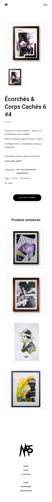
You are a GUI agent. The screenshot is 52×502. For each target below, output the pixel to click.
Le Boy (14, 178)
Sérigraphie (22, 173)
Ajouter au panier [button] (26, 267)
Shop (25, 470)
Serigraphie (25, 178)
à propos (26, 474)
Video (26, 483)
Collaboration (28, 170)
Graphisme (26, 487)
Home (26, 466)
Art (18, 170)
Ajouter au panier (27, 198)
